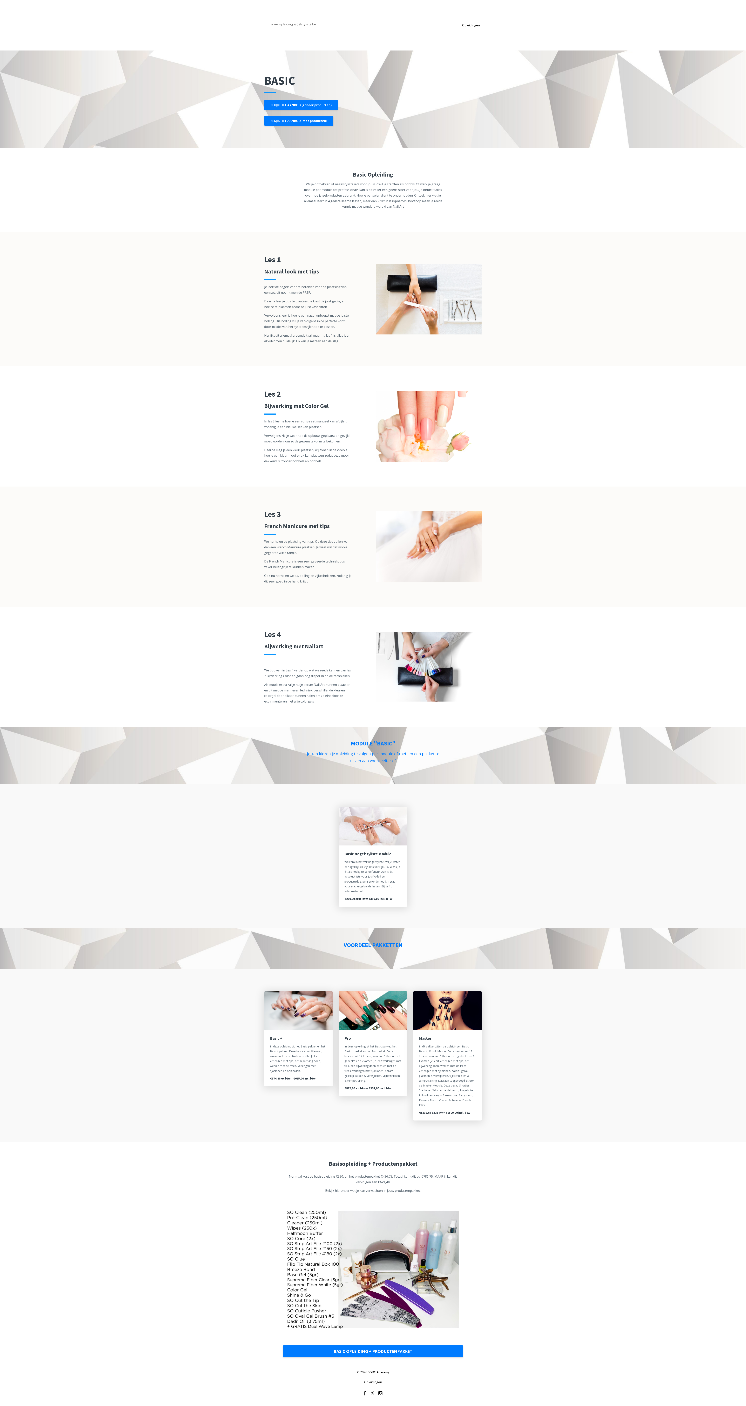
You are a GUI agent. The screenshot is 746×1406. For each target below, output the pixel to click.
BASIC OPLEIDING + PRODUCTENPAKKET (373, 1351)
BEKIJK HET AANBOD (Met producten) (298, 121)
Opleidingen (471, 25)
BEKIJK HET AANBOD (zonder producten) (301, 105)
